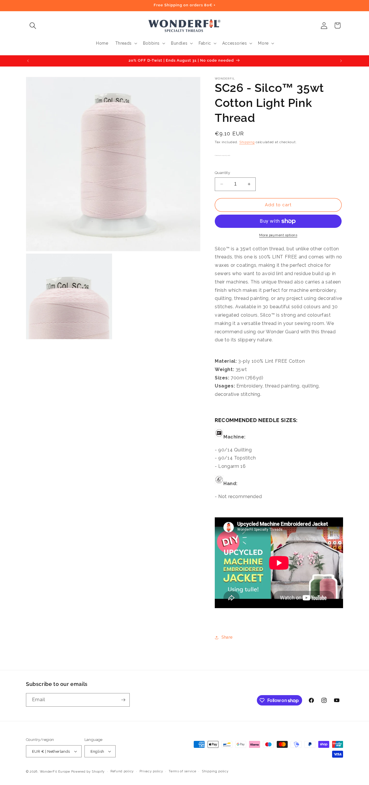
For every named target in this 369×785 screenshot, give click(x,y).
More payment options (278, 235)
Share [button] (227, 637)
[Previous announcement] (28, 60)
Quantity (222, 173)
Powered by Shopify (88, 771)
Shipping (247, 142)
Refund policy (122, 771)
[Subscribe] (123, 700)
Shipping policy (215, 771)
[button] (32, 25)
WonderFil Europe (55, 771)
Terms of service (182, 771)
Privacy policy (151, 771)
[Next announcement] (341, 60)
